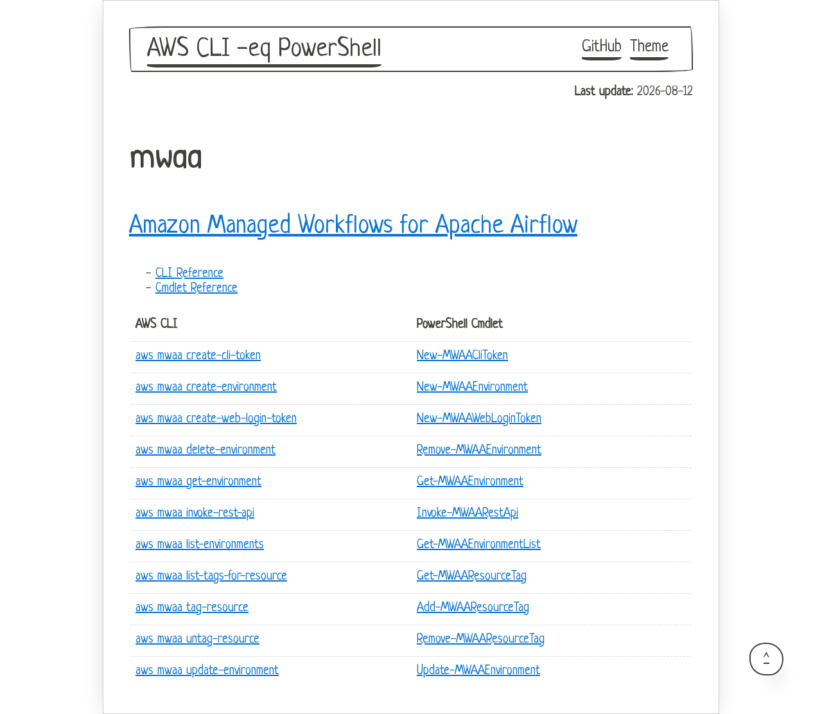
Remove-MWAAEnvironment (479, 451)
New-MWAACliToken (462, 356)
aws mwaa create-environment (206, 388)
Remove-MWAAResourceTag (481, 640)
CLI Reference (189, 274)
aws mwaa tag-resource (192, 608)
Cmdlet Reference (196, 289)
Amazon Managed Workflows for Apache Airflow (353, 226)
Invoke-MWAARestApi (467, 514)
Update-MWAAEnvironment (478, 671)
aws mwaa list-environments (200, 545)
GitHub (602, 47)
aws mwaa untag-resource (197, 640)
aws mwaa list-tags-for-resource (211, 577)
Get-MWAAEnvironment (470, 482)
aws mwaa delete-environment (205, 451)
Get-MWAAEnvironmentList (479, 545)
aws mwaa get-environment (198, 482)
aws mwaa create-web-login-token (216, 419)
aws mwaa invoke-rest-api (195, 514)
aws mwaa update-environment (207, 671)
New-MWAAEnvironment (472, 388)
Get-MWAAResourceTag (472, 577)
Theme (649, 47)
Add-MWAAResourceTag (473, 608)
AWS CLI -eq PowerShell (264, 49)
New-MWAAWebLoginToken (479, 419)
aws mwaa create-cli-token (198, 356)
